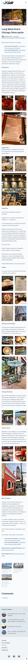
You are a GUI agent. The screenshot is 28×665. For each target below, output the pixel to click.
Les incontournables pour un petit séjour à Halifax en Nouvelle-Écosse (16, 620)
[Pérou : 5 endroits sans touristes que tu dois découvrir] (4, 632)
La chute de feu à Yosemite (14, 626)
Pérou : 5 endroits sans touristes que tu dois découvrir (17, 632)
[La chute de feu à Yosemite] (4, 626)
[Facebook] (9, 656)
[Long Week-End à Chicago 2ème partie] (7, 566)
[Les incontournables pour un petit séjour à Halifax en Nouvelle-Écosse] (4, 620)
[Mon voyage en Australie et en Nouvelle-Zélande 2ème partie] (7, 577)
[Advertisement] (12, 662)
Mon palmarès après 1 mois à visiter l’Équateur (16, 614)
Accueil (4, 640)
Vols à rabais (6, 643)
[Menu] (25, 2)
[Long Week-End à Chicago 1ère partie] (18, 566)
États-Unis (8, 38)
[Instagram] (19, 656)
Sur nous (4, 647)
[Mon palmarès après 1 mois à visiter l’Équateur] (4, 614)
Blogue (4, 38)
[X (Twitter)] (14, 656)
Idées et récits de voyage (18, 38)
